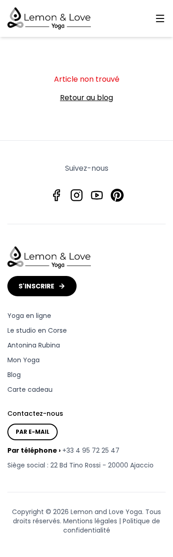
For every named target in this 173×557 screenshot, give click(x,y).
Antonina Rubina (33, 345)
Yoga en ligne (29, 315)
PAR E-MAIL (32, 432)
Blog (14, 374)
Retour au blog (86, 97)
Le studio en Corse (37, 330)
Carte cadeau (30, 389)
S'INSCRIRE (36, 286)
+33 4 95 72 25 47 (90, 450)
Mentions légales (90, 521)
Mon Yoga (23, 360)
